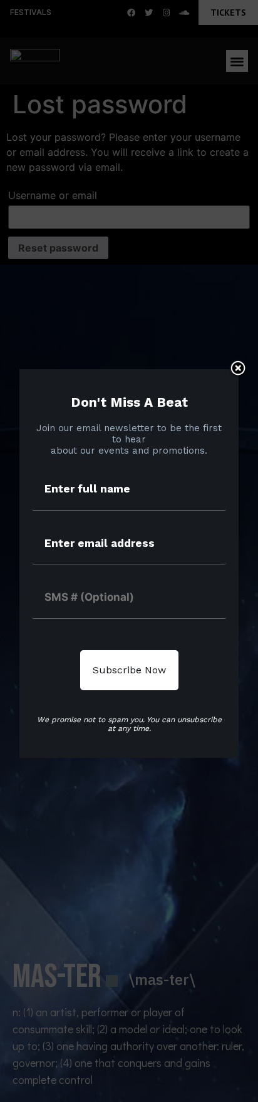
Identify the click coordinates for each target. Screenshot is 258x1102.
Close (238, 369)
